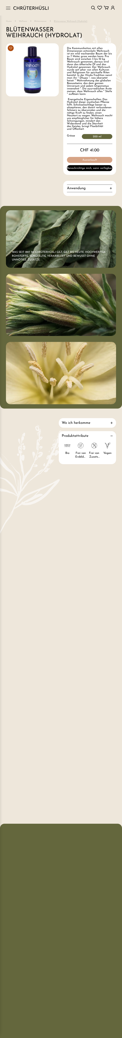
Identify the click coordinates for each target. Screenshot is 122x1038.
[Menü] (8, 7)
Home (9, 21)
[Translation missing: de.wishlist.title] (99, 7)
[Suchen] (93, 7)
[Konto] (113, 7)
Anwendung (76, 188)
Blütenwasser (40, 21)
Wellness (23, 21)
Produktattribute (75, 436)
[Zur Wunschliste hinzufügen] (11, 48)
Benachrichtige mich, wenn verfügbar (89, 168)
